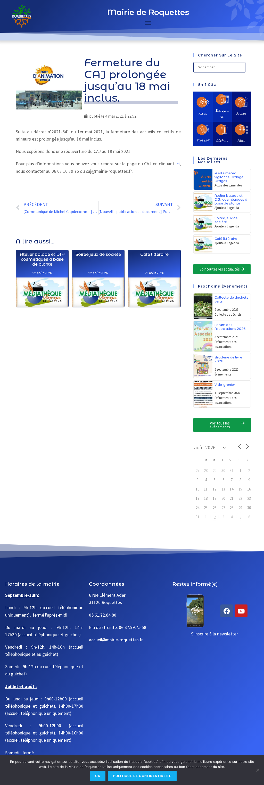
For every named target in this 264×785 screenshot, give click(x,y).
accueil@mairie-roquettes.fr (116, 640)
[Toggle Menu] (148, 23)
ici (178, 164)
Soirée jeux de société (98, 254)
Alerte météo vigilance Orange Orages (228, 177)
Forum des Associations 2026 (230, 327)
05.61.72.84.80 (102, 615)
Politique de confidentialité (142, 776)
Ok (97, 776)
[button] (222, 269)
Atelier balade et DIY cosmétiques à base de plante (42, 259)
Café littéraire (154, 254)
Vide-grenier (224, 385)
